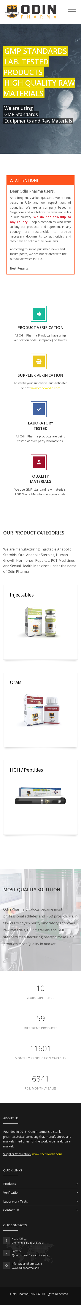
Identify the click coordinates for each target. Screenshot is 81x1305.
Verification (11, 1192)
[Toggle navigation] (72, 9)
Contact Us (11, 1210)
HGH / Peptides (26, 770)
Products (9, 1184)
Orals (15, 682)
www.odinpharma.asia (26, 1268)
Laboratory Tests (15, 1201)
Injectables (22, 595)
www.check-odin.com (45, 388)
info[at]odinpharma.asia (27, 1263)
